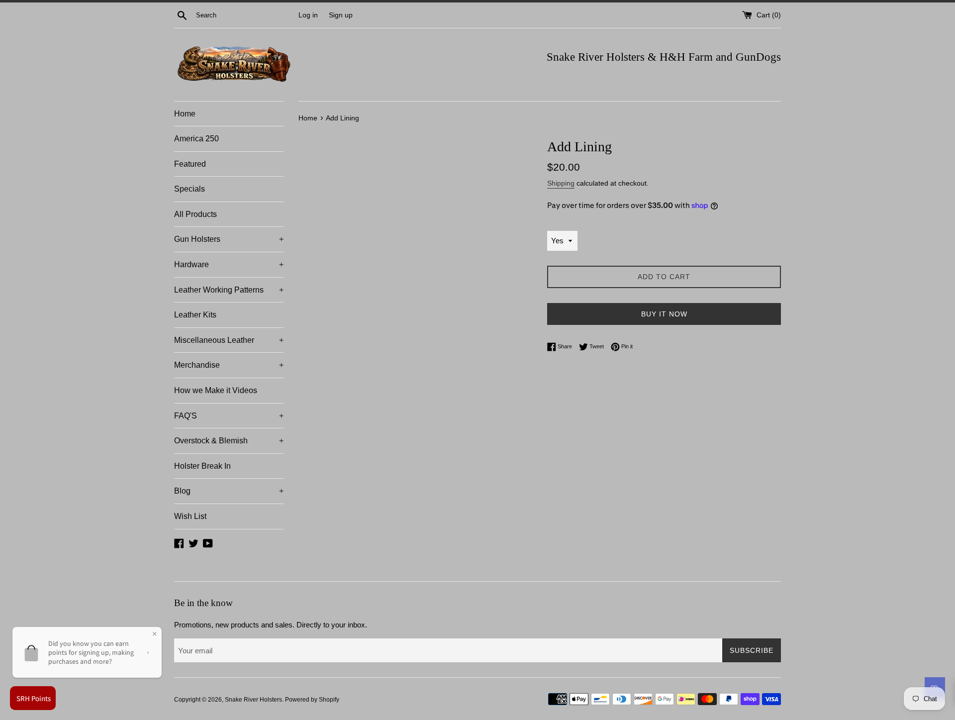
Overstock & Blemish (229, 440)
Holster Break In (202, 466)
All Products (195, 214)
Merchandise (229, 365)
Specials (189, 189)
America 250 (196, 138)
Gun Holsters (229, 239)
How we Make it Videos (215, 390)
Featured (190, 164)
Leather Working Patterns (229, 290)
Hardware (229, 264)
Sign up (341, 15)
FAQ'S (229, 415)
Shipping (560, 183)
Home (184, 113)
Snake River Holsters (253, 699)
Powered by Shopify (312, 699)
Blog (229, 491)
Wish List (190, 516)
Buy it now (664, 314)
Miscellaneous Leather (229, 340)
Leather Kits (195, 314)
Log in (308, 15)
